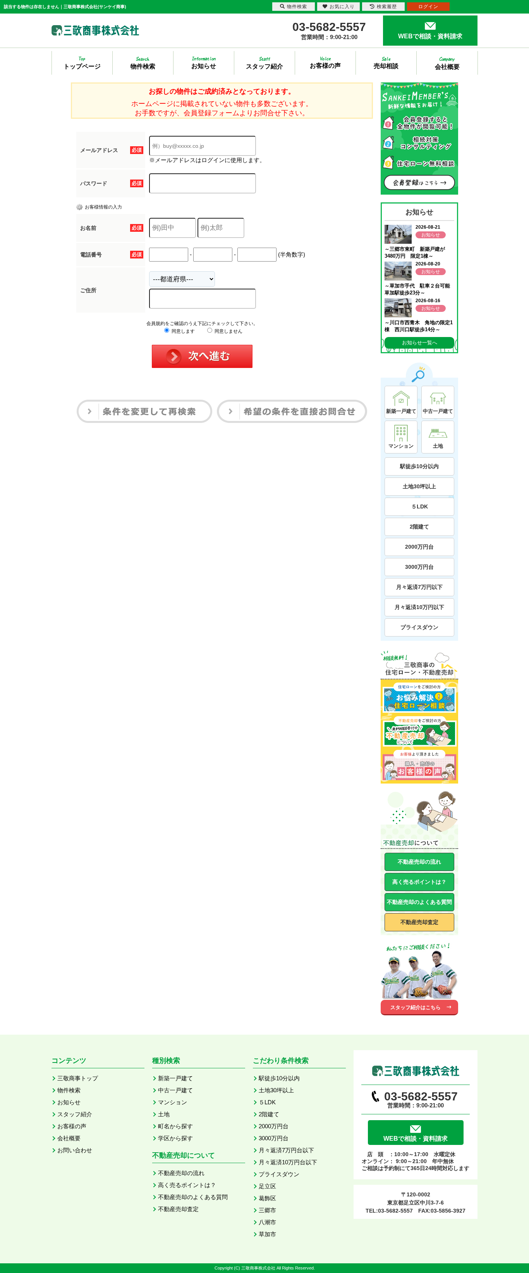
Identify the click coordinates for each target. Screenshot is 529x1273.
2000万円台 (419, 547)
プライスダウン (419, 627)
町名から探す (175, 1126)
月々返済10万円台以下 (288, 1162)
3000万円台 (419, 567)
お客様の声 (71, 1126)
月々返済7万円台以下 (286, 1150)
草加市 (267, 1234)
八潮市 (267, 1222)
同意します (182, 331)
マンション (172, 1102)
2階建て (419, 527)
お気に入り (342, 6)
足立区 (267, 1186)
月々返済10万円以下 (419, 607)
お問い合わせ (74, 1150)
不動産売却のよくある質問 (419, 902)
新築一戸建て (175, 1078)
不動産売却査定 (419, 922)
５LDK (419, 506)
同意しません (227, 331)
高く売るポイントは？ (419, 882)
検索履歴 (387, 6)
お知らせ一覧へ (419, 343)
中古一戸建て (175, 1090)
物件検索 (69, 1090)
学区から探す (175, 1138)
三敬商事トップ (77, 1078)
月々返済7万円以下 (419, 587)
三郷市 (267, 1210)
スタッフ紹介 (74, 1114)
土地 (164, 1114)
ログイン (428, 6)
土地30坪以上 (419, 486)
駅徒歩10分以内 (419, 466)
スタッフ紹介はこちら (415, 1007)
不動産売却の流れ (419, 862)
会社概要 (69, 1138)
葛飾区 (267, 1198)
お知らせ (69, 1102)
